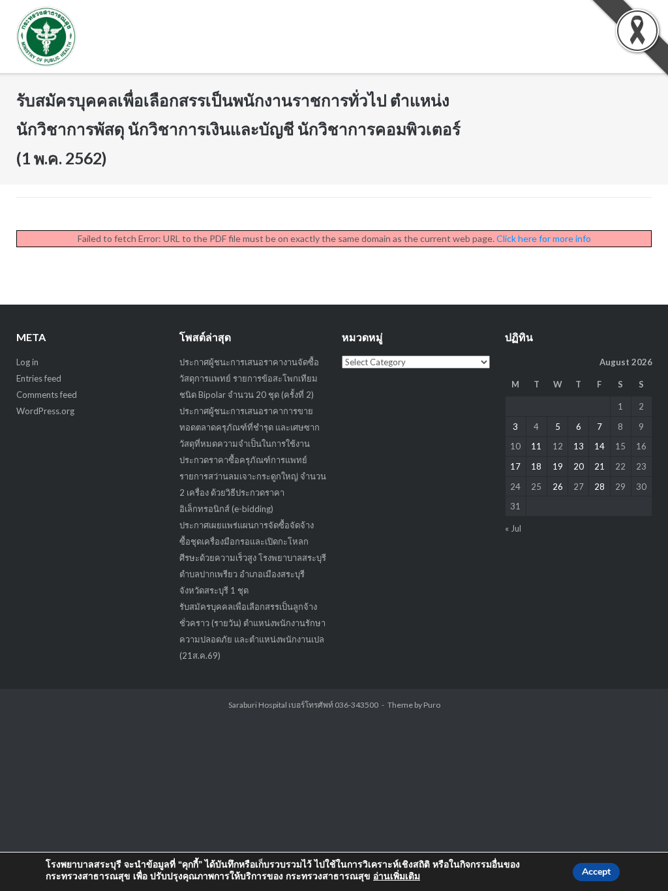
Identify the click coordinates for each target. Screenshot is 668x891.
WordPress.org (45, 411)
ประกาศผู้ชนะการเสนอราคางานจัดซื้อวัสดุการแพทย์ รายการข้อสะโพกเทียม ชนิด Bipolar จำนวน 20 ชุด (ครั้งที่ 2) (249, 378)
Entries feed (38, 378)
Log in (27, 362)
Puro (431, 705)
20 (578, 466)
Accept (596, 872)
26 (558, 486)
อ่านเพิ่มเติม (396, 876)
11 (536, 446)
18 (536, 466)
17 (515, 466)
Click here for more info (543, 238)
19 (558, 466)
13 (578, 446)
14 (599, 446)
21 (599, 466)
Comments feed (46, 394)
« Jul (513, 528)
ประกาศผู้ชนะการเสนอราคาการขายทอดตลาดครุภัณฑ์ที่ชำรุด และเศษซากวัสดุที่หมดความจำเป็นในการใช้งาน (249, 427)
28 (599, 486)
